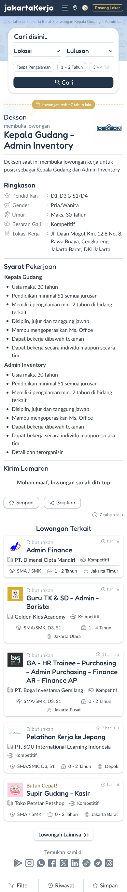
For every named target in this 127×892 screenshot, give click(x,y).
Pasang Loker (107, 7)
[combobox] (37, 51)
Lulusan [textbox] (78, 50)
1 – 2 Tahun (72, 67)
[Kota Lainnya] (75, 8)
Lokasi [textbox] (23, 50)
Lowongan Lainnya (59, 834)
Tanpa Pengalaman (33, 67)
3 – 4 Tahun (104, 67)
